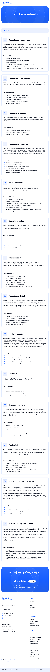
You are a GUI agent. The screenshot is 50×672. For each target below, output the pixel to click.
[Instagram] (12, 660)
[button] (47, 3)
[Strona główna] (7, 3)
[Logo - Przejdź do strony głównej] (7, 599)
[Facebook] (8, 660)
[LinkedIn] (3, 660)
